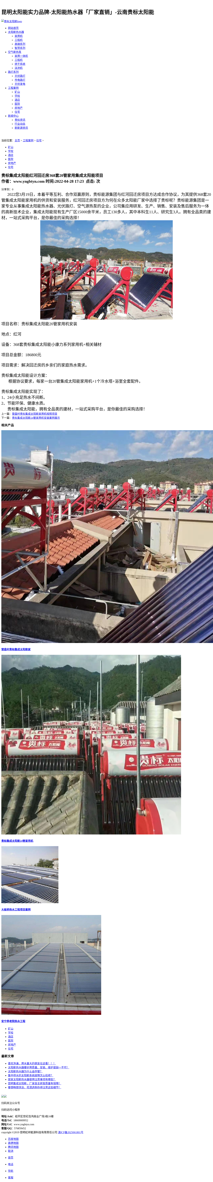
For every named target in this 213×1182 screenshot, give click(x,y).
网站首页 (13, 28)
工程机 (19, 40)
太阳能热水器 (16, 32)
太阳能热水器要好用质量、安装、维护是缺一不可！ (38, 1067)
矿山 (17, 92)
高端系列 (20, 44)
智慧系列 (20, 48)
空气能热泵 (14, 52)
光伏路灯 (20, 76)
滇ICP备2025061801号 (70, 1132)
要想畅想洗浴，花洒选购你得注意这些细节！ (34, 1087)
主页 (17, 140)
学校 (17, 95)
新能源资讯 (21, 127)
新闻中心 (13, 115)
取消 (10, 1151)
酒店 (17, 99)
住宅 (17, 111)
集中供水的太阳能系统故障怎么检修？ (30, 1075)
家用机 (19, 36)
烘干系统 (20, 64)
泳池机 (19, 68)
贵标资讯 (20, 119)
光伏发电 (20, 84)
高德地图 (13, 1143)
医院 (17, 103)
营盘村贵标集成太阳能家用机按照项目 (34, 413)
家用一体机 (21, 56)
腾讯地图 (13, 1147)
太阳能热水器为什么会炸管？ (25, 1071)
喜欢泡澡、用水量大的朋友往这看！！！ (32, 1063)
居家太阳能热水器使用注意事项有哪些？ (32, 1079)
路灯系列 (13, 72)
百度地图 (13, 1139)
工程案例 (13, 88)
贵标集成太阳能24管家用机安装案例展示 (36, 417)
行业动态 (20, 123)
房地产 (19, 107)
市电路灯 (20, 80)
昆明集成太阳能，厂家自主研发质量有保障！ (34, 1083)
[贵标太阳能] (11, 21)
